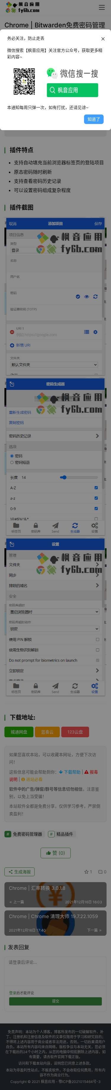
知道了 (94, 119)
